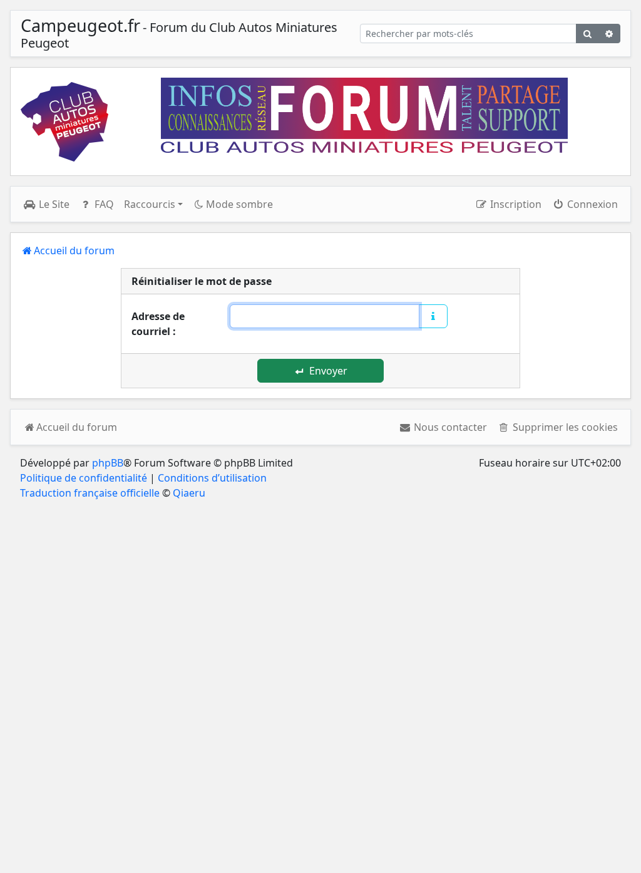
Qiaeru (189, 493)
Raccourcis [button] (149, 204)
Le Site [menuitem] (52, 204)
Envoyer (327, 371)
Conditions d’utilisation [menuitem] (212, 478)
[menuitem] (443, 427)
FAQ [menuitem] (103, 204)
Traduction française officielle (90, 493)
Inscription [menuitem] (514, 204)
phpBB (107, 463)
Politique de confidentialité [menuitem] (83, 478)
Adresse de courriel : (158, 323)
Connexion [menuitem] (591, 204)
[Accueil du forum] (64, 121)
